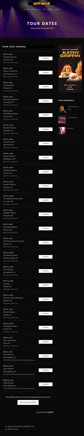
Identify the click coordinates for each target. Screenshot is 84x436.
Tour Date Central (14, 46)
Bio (44, 9)
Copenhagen (72, 118)
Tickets (46, 58)
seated (50, 412)
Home (26, 9)
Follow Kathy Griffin (28, 402)
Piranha (70, 128)
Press (50, 9)
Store (57, 9)
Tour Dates (36, 9)
